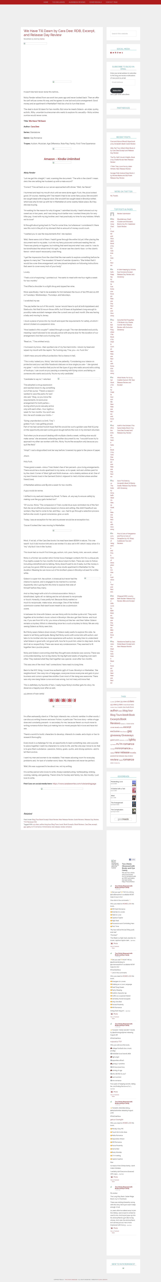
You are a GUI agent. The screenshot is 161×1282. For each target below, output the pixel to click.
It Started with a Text (118, 789)
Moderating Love (117, 782)
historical (121, 740)
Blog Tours (55, 824)
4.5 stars (36, 824)
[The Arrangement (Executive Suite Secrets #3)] (134, 806)
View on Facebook (114, 946)
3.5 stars (123, 701)
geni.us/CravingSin (116, 1120)
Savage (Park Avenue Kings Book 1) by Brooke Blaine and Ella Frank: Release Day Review (122, 175)
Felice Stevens (123, 731)
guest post (114, 740)
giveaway (115, 735)
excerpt (94, 824)
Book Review (53, 819)
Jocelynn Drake (115, 804)
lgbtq (29, 827)
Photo (116, 943)
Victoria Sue (117, 763)
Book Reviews (79, 824)
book (61, 824)
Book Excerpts (69, 824)
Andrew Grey (113, 707)
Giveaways (127, 735)
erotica (121, 727)
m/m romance (36, 827)
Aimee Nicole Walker (128, 704)
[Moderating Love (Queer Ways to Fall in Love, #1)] (134, 786)
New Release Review (66, 819)
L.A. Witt (126, 740)
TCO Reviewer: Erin (30, 822)
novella (133, 753)
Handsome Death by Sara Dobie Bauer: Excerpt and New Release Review (126, 644)
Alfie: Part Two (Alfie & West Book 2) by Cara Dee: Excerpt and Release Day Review (122, 150)
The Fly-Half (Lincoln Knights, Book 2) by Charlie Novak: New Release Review (122, 159)
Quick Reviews (79, 819)
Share (113, 948)
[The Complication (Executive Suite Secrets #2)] (134, 813)
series (111, 763)
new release (56, 827)
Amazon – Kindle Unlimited (62, 159)
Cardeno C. (123, 723)
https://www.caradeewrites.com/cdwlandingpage (74, 784)
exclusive (115, 731)
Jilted (113, 796)
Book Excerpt (44, 819)
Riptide (121, 760)
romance (69, 827)
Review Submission (124, 213)
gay (25, 827)
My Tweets (114, 196)
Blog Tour (35, 819)
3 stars (117, 701)
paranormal (114, 756)
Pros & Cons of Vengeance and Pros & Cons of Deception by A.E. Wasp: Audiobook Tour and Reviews (126, 538)
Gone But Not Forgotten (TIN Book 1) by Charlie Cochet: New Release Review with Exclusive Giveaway (125, 325)
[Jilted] (134, 800)
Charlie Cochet (130, 723)
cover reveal (114, 727)
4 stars (130, 701)
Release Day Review (92, 819)
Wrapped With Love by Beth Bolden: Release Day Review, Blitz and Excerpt (126, 598)
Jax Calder (114, 783)
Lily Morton (113, 744)
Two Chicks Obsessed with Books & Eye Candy (80, 13)
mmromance (46, 827)
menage (112, 748)
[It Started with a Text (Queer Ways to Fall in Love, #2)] (134, 793)
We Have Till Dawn (37, 121)
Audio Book (130, 707)
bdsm (120, 711)
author (42, 824)
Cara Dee (35, 126)
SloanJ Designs (102, 1279)
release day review (126, 756)
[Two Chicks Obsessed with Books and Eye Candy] (116, 864)
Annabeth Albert (121, 707)
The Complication (117, 810)
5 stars (120, 704)
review (63, 827)
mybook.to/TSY (116, 1042)
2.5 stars (112, 701)
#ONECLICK (127, 904)
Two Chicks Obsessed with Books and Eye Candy (123, 886)
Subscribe (117, 91)
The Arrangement (117, 803)
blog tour (48, 824)
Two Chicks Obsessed (71, 1279)
